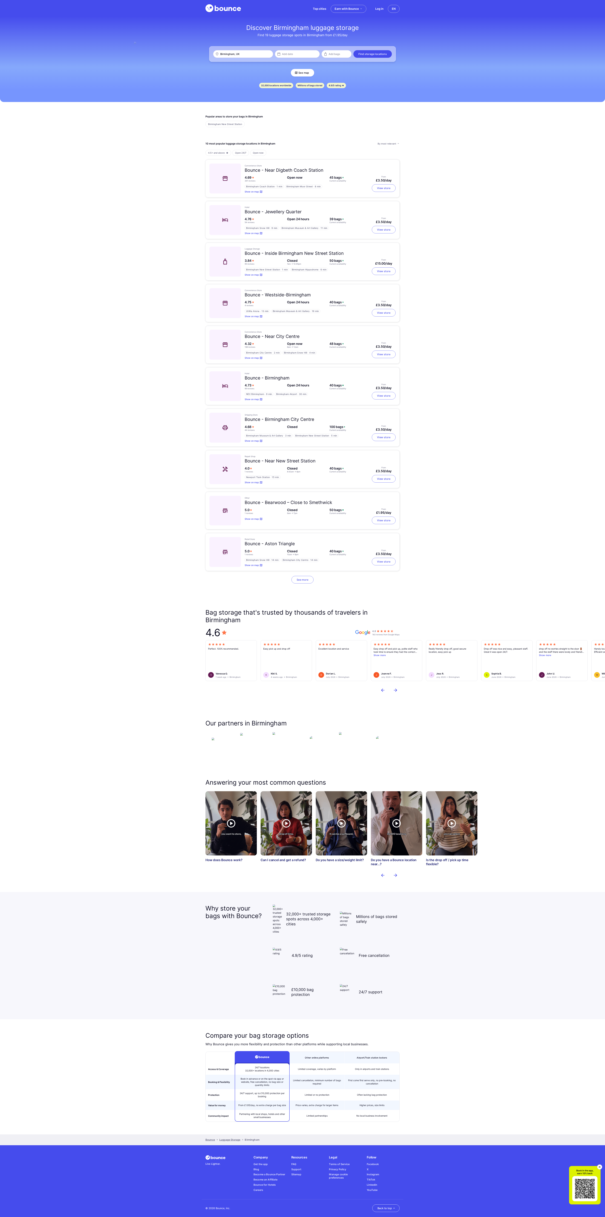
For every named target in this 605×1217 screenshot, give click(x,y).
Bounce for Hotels (265, 1184)
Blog (256, 1169)
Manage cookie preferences (338, 1176)
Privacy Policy (337, 1169)
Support (296, 1169)
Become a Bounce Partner (269, 1174)
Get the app (261, 1164)
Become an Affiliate (265, 1179)
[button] (372, 54)
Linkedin (372, 1184)
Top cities (319, 8)
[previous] (383, 690)
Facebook (373, 1164)
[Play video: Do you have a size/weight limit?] (341, 823)
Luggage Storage (229, 1139)
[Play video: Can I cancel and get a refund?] (286, 823)
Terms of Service (339, 1164)
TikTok (371, 1179)
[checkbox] (225, 124)
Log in (379, 8)
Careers (258, 1190)
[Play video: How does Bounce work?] (231, 823)
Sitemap (296, 1174)
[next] (395, 690)
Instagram (373, 1174)
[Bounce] (223, 8)
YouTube (372, 1190)
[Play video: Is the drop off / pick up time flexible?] (451, 823)
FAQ (293, 1164)
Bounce (210, 1139)
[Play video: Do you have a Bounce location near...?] (396, 823)
